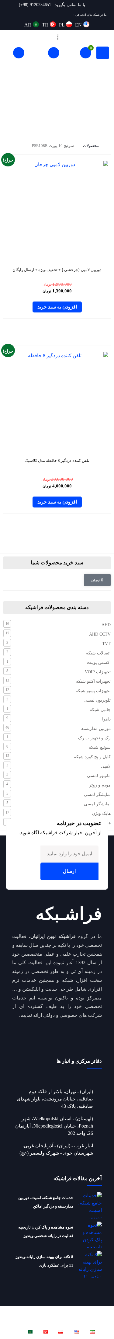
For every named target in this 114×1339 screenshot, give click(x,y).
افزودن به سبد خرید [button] (57, 306)
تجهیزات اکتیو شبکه (93, 681)
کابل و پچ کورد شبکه (92, 757)
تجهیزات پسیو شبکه (93, 691)
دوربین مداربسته (96, 728)
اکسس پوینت (99, 662)
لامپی (106, 766)
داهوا (106, 719)
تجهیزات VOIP (98, 672)
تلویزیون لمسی (97, 700)
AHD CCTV (100, 634)
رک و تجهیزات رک (94, 738)
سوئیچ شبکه (100, 747)
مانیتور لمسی (99, 775)
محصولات (91, 145)
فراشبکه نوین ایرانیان (39, 1310)
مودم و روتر (100, 785)
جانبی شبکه (100, 709)
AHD (106, 624)
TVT (106, 643)
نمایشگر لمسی (97, 794)
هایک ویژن (101, 813)
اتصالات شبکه (98, 653)
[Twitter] (32, 14)
